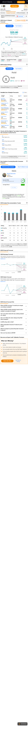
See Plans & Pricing (18, 361)
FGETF (3, 147)
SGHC (3, 143)
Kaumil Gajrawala (11, 173)
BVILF (3, 151)
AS (2, 135)
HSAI (3, 139)
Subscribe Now (7, 361)
